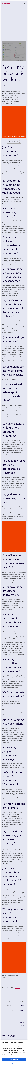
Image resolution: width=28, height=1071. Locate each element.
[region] (14, 1055)
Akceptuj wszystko (14, 1059)
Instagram (23, 1008)
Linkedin (22, 1023)
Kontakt (9, 1005)
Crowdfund (6, 4)
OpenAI (22, 1025)
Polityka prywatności (12, 1010)
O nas (8, 1007)
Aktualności (17, 987)
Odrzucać (14, 1067)
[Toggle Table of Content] (17, 141)
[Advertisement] (14, 26)
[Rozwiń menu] (25, 4)
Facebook (22, 1005)
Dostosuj (14, 1063)
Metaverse (23, 1028)
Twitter (22, 1010)
